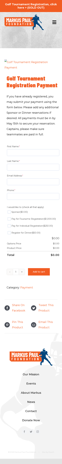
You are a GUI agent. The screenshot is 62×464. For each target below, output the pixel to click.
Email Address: (15, 175)
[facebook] (24, 431)
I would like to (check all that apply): (25, 207)
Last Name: (13, 161)
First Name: (13, 146)
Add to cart (39, 271)
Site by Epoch (48, 452)
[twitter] (31, 431)
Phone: (11, 190)
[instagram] (37, 431)
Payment (26, 287)
